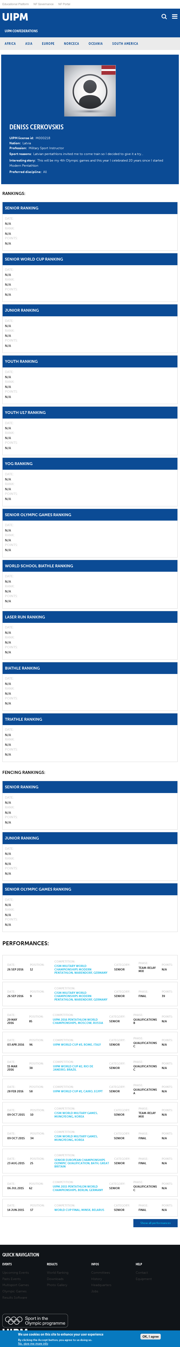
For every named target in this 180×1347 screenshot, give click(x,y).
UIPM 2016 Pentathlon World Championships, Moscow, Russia (78, 1021)
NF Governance (44, 4)
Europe (48, 43)
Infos (95, 1264)
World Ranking (57, 1273)
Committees (100, 1273)
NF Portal (64, 4)
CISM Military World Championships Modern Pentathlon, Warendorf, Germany (80, 969)
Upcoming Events (15, 1273)
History (96, 1279)
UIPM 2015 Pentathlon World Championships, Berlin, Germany (78, 1188)
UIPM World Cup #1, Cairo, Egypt (78, 1091)
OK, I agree (150, 1336)
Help (139, 1264)
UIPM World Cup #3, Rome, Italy (77, 1044)
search (164, 16)
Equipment (144, 1279)
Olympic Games (14, 1291)
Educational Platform (15, 4)
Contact (142, 1273)
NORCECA (71, 43)
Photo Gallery (57, 1285)
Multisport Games (15, 1285)
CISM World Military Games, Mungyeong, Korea (76, 1114)
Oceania (96, 43)
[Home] (1, 9)
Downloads (55, 1279)
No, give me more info (33, 1343)
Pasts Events (11, 1279)
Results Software (14, 1298)
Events (7, 1264)
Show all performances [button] (155, 1223)
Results (52, 1264)
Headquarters (101, 1285)
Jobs (94, 1291)
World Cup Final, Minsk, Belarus (79, 1210)
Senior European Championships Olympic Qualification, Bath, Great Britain (81, 1163)
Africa (10, 43)
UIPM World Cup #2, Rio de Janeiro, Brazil (73, 1068)
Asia (29, 43)
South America (125, 43)
